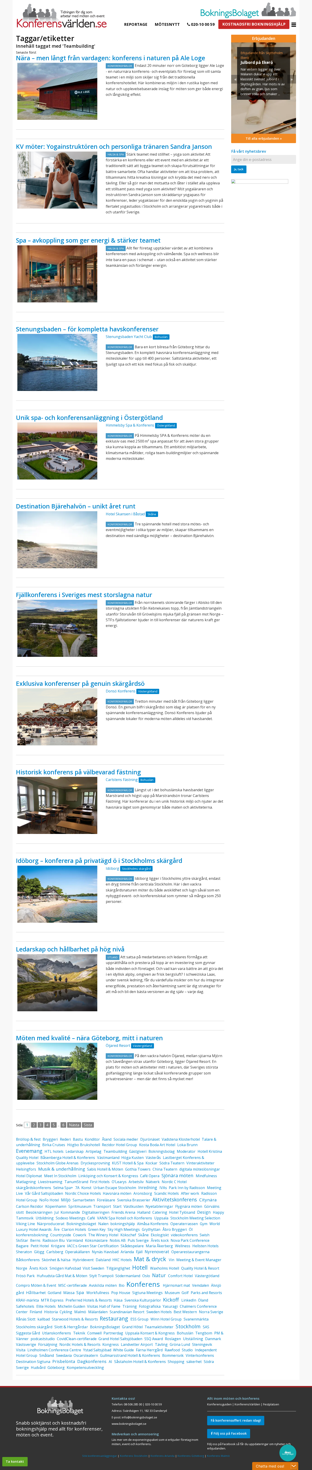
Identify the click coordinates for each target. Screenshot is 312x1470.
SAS (206, 1326)
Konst (86, 1187)
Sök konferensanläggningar (99, 1455)
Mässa (68, 1292)
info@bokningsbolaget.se (139, 1417)
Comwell (94, 1333)
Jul (56, 1212)
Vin (171, 1259)
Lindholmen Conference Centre (54, 1349)
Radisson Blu (53, 1240)
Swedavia (64, 1355)
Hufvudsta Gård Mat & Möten (62, 1275)
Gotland (54, 1292)
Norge (21, 1268)
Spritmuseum (79, 1206)
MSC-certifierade (72, 1285)
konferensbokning (32, 1234)
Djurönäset (150, 1139)
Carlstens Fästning (122, 779)
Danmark (213, 1338)
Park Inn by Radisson (187, 1187)
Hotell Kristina (210, 1151)
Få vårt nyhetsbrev (248, 151)
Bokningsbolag (161, 1151)
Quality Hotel (27, 1157)
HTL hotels (54, 1151)
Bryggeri (50, 1139)
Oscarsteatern (86, 1355)
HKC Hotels (122, 1259)
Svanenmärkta (196, 1319)
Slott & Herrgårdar (71, 1326)
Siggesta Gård (28, 1333)
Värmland (74, 1240)
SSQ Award (153, 1338)
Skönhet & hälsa (56, 1259)
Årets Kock (38, 1268)
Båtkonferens (28, 1259)
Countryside (60, 1234)
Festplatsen (271, 1404)
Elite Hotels (46, 1306)
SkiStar (22, 1240)
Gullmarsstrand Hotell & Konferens (130, 1355)
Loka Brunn (187, 1144)
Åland (106, 1139)
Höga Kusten (132, 1157)
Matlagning (26, 1181)
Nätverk (153, 1181)
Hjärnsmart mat (176, 1285)
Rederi (65, 1139)
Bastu (78, 1139)
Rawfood (172, 1349)
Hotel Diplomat (29, 1175)
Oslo (146, 1275)
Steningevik (202, 1344)
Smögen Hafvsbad (65, 1268)
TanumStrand (76, 1181)
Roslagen (173, 1338)
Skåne (143, 1234)
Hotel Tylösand (182, 1212)
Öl (191, 1229)
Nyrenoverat (157, 1251)
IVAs (163, 1187)
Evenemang (29, 1151)
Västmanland (108, 1157)
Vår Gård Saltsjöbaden (44, 1193)
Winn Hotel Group (166, 1319)
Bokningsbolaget (81, 1223)
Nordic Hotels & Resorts (79, 1344)
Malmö (80, 1311)
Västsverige (26, 1344)
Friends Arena (123, 1212)
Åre (57, 1229)
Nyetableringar (159, 1206)
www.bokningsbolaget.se (129, 1424)
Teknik (79, 1333)
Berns (35, 1240)
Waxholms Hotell (164, 1268)
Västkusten (133, 1206)
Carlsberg (54, 1251)
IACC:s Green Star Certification (93, 1245)
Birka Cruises (53, 1144)
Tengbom (203, 1333)
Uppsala (161, 1218)
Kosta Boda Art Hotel (157, 1144)
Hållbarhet (36, 1292)
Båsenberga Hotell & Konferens (67, 1157)
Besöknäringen (39, 1212)
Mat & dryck (150, 1259)
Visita (20, 1349)
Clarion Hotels (74, 1229)
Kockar (151, 1163)
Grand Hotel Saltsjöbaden (120, 1338)
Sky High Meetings (124, 1229)
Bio (121, 1285)
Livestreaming (50, 1181)
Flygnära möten (188, 1206)
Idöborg (112, 868)
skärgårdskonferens (33, 1187)
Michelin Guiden (71, 1306)
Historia (51, 1311)
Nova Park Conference (190, 1240)
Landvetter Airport (137, 1344)
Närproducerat (50, 1223)
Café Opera (149, 1175)
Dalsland (103, 1259)
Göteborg (56, 1367)
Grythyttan (151, 1229)
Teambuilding (115, 1151)
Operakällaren (77, 1251)
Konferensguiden (219, 1404)
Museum (172, 1292)
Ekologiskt (160, 1234)
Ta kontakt (15, 1461)
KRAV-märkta (27, 1300)
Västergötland (207, 1275)
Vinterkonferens (200, 1355)
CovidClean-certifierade (77, 1338)
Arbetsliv (136, 1181)
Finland (36, 1311)
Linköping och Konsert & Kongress (108, 1175)
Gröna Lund (180, 1344)
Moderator (186, 1151)
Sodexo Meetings (70, 1218)
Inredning (147, 1187)
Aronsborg (142, 1193)
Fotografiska (150, 1306)
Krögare (58, 1245)
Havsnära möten (117, 1193)
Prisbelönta (63, 1361)
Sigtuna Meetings (147, 1292)
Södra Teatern (171, 1163)
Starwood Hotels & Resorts (75, 1319)
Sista (88, 1124)
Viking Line (25, 1223)
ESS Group (139, 1319)
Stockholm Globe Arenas (58, 1163)
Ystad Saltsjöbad (97, 1349)
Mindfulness (206, 1175)
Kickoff (171, 1299)
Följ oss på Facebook (230, 1433)
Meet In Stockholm (60, 1175)
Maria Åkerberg (159, 1245)
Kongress (110, 1344)
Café (91, 1218)
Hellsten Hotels (205, 1245)
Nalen (103, 1223)
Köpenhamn (55, 1206)
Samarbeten (84, 1200)
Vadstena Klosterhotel (181, 1139)
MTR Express (52, 1300)
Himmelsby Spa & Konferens (130, 425)
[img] (263, 88)
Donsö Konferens (120, 691)
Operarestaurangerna (190, 1251)
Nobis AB (118, 1240)
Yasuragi (170, 1306)
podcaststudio (43, 1338)
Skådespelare (132, 1245)
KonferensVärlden (247, 1404)
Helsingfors (26, 1169)
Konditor (92, 1139)
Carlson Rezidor (29, 1206)
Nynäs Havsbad (105, 1251)
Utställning (193, 1338)
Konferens (143, 1284)
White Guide (123, 1349)
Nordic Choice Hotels (83, 1193)
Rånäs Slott (25, 1319)
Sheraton (24, 1251)
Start (117, 1206)
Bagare (22, 1245)
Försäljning (47, 1344)
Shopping (176, 1361)
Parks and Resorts (206, 1292)
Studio (187, 1349)
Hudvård (38, 1367)
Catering (159, 1212)
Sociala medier (126, 1139)
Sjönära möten (177, 1175)
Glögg (39, 1251)
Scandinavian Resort (127, 1311)
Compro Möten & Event (36, 1285)
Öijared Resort (118, 1045)
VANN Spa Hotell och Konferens (124, 1218)
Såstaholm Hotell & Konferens (140, 1361)
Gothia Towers (138, 1169)
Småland (46, 1355)
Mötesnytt (167, 24)
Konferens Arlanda (163, 1455)
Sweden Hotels (159, 1311)
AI (110, 1361)
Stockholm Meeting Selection (195, 1218)
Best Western (185, 1311)
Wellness (182, 1245)
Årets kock (160, 1240)
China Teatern (165, 1169)
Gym (203, 1223)
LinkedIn (188, 1300)
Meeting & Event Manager (198, 1259)
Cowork (79, 1234)
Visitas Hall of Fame (103, 1306)
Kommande (70, 1212)
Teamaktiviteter (159, 1326)
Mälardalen (98, 1311)
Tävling (161, 1344)
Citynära (208, 1200)
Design (204, 1212)
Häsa (118, 1300)
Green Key (97, 1229)
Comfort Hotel (180, 1275)
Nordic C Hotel (174, 1181)
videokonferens (184, 1234)
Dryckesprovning (95, 1163)
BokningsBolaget (105, 1326)
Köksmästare (96, 1240)
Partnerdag (113, 1333)
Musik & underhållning (61, 1169)
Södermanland (127, 1275)
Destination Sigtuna (33, 1361)
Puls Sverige (138, 1240)
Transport (102, 1206)
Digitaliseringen (95, 1212)
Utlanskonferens (56, 1333)
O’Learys (119, 1181)
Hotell (140, 1267)
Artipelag (93, 1151)
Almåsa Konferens (152, 1223)
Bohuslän (185, 1333)
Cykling (66, 1311)
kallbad (43, 1319)
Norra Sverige (211, 1311)
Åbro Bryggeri (174, 1229)
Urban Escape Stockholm (114, 1187)
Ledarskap (75, 1151)
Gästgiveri (137, 1151)
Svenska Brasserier (133, 1200)
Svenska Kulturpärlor (142, 1300)
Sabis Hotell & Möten (105, 1169)
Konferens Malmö (218, 1455)
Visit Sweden (93, 1268)
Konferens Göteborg (190, 1455)
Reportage (135, 24)
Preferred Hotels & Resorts (89, 1300)
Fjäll (139, 1251)
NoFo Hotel (49, 1200)
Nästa (74, 1124)
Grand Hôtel (132, 1326)
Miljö (66, 1200)
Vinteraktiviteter (200, 1163)
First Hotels (100, 1181)
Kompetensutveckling (85, 1367)
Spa (80, 1292)
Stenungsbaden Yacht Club (129, 336)
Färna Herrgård (149, 1349)
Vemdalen (200, 1285)
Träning (129, 1306)
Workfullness (97, 1292)
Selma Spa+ (63, 1187)
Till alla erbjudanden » (264, 138)
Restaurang (114, 1318)
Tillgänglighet (118, 1268)
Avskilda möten (103, 1285)
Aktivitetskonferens (174, 1199)
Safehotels (25, 1306)
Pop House (120, 1292)
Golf (185, 1292)
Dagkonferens (91, 1361)
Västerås (153, 1157)
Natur (159, 1275)
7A (77, 1187)
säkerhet (194, 1361)
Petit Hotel (40, 1245)
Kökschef (128, 1234)
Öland (203, 1300)
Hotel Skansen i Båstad (125, 513)
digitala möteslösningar (199, 1169)
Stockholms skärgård (34, 1326)
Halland (143, 1212)
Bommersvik (173, 1355)
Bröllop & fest (28, 1139)
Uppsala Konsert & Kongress (150, 1333)
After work (190, 1193)
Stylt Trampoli (101, 1275)
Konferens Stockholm (134, 1455)
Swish (204, 1234)
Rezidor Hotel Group (119, 1144)
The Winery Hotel (103, 1234)
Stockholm (188, 1326)
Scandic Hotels (166, 1193)
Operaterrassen (184, 1223)
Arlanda (127, 1251)
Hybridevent (83, 1259)
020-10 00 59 (202, 24)
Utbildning (45, 1218)
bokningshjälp (122, 1223)
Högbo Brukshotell (83, 1144)
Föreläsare (106, 1200)
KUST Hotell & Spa (127, 1163)
